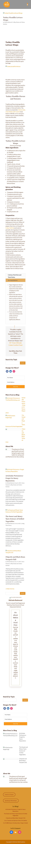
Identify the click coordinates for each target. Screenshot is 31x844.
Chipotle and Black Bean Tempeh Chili (15, 818)
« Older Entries (10, 589)
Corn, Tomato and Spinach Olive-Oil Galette (15, 820)
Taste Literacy (9, 525)
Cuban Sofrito (10, 228)
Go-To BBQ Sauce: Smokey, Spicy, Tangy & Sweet (15, 823)
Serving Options (13, 280)
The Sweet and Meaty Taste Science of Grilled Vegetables (15, 518)
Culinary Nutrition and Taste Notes (14, 276)
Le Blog (14, 22)
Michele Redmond (8, 22)
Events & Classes (9, 794)
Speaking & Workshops (11, 800)
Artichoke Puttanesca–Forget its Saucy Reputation (15, 478)
